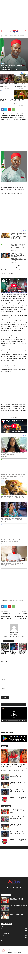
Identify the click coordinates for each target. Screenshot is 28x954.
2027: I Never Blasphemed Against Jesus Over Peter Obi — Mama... (13, 766)
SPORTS (3, 938)
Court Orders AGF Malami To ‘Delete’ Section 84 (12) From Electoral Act (21, 616)
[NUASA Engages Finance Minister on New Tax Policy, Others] (5, 777)
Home (2, 35)
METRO (5, 35)
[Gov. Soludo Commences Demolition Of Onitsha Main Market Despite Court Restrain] (14, 646)
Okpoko (20, 600)
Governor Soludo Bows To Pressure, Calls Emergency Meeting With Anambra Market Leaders (22, 653)
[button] (14, 714)
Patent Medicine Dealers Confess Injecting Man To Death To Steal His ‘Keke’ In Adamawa (6, 617)
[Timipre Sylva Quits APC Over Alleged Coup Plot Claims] (5, 785)
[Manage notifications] (3, 950)
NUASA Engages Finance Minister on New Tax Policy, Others (18, 775)
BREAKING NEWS (5, 933)
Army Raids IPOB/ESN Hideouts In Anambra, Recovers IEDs (5, 652)
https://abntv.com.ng (14, 634)
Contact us (10, 948)
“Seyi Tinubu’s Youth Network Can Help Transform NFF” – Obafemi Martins (18, 791)
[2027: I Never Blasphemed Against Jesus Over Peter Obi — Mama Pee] (14, 756)
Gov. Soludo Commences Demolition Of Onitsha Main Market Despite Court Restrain (13, 653)
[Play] (3, 720)
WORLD (2, 940)
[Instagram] (11, 888)
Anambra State (7, 600)
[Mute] (22, 720)
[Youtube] (20, 888)
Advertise (16, 948)
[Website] (17, 888)
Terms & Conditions (17, 949)
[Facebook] (2, 109)
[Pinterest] (9, 109)
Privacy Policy (22, 948)
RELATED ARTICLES (8, 641)
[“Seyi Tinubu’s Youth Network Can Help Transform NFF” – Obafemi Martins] (5, 792)
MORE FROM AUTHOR (19, 641)
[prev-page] (13, 658)
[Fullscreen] (25, 720)
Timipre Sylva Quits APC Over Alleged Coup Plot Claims (17, 783)
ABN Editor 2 (4, 69)
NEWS (2, 926)
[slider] (13, 720)
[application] (14, 714)
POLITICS (3, 928)
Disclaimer (9, 949)
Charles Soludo (15, 600)
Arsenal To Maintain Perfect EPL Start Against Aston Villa (18, 798)
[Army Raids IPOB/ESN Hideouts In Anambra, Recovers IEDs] (5, 646)
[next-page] (15, 658)
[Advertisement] (14, 15)
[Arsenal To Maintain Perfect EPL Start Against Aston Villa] (5, 799)
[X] (5, 109)
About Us (4, 948)
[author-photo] (14, 627)
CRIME (2, 935)
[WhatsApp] (13, 109)
